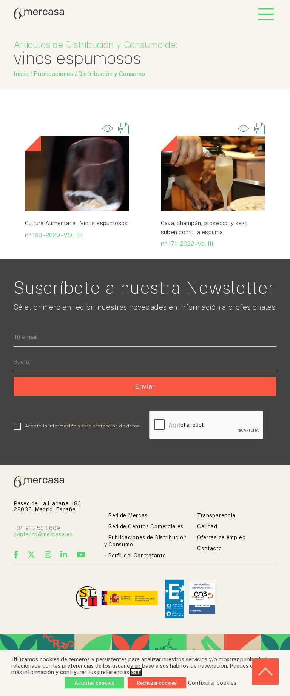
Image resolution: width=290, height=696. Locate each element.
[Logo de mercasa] (87, 598)
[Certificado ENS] (202, 599)
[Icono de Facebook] (16, 554)
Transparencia (216, 515)
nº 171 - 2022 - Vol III (187, 243)
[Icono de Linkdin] (64, 554)
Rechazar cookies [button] (157, 683)
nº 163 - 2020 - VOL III (54, 235)
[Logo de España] (130, 599)
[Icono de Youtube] (81, 554)
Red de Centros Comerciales (146, 526)
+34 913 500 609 (37, 528)
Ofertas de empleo (221, 537)
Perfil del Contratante (137, 555)
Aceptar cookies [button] (94, 683)
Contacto (209, 548)
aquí (136, 672)
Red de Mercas (128, 515)
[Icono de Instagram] (48, 554)
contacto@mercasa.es (43, 534)
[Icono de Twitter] (31, 554)
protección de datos (116, 426)
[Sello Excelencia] (174, 599)
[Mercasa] (39, 17)
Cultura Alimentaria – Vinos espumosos (76, 223)
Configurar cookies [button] (212, 682)
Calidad (207, 526)
